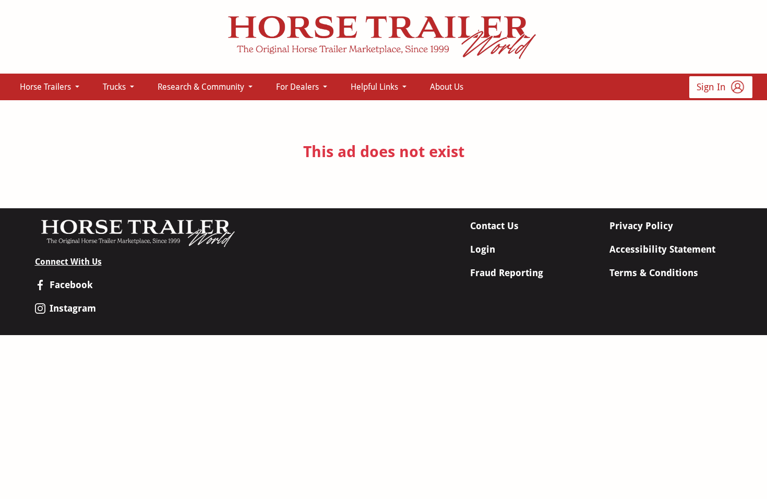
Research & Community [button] (202, 87)
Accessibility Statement (662, 249)
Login (482, 249)
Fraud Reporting (506, 272)
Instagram (73, 308)
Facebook (71, 284)
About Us (446, 87)
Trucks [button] (115, 87)
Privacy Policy (641, 225)
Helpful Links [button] (375, 87)
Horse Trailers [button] (46, 87)
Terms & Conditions (653, 272)
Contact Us (494, 225)
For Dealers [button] (298, 87)
